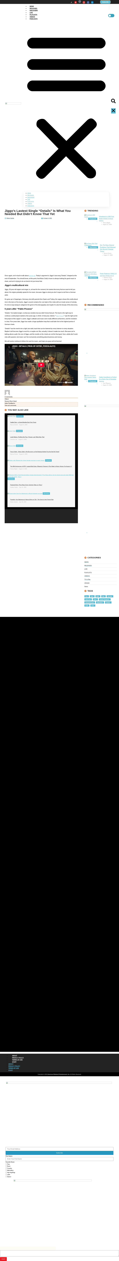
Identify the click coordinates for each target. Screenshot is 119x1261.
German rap (32, 275)
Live (31, 12)
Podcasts (33, 19)
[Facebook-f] (88, 2)
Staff (14, 1062)
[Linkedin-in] (92, 2)
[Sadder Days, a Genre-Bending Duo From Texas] (11, 416)
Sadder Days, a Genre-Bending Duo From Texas (23, 422)
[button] (66, 106)
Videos (32, 17)
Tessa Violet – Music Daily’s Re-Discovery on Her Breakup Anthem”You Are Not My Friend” (34, 451)
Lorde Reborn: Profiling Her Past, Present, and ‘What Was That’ (27, 437)
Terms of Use (17, 1060)
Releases (33, 8)
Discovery (34, 10)
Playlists (33, 14)
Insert (3, 1259)
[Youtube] (75, 2)
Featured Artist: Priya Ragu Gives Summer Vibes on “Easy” (26, 485)
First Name (9, 1156)
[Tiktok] (71, 2)
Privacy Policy (18, 1058)
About (14, 1055)
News (32, 6)
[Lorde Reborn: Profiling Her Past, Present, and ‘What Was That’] (11, 431)
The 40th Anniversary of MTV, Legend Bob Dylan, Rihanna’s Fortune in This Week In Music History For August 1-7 (41, 466)
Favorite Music (10, 1162)
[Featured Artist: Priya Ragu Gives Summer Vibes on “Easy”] (41, 476)
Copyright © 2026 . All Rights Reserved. (59, 1074)
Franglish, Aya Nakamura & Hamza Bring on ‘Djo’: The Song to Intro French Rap (31, 499)
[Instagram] (84, 2)
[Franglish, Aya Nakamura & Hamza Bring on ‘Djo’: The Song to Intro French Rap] (24, 493)
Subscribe (59, 1153)
